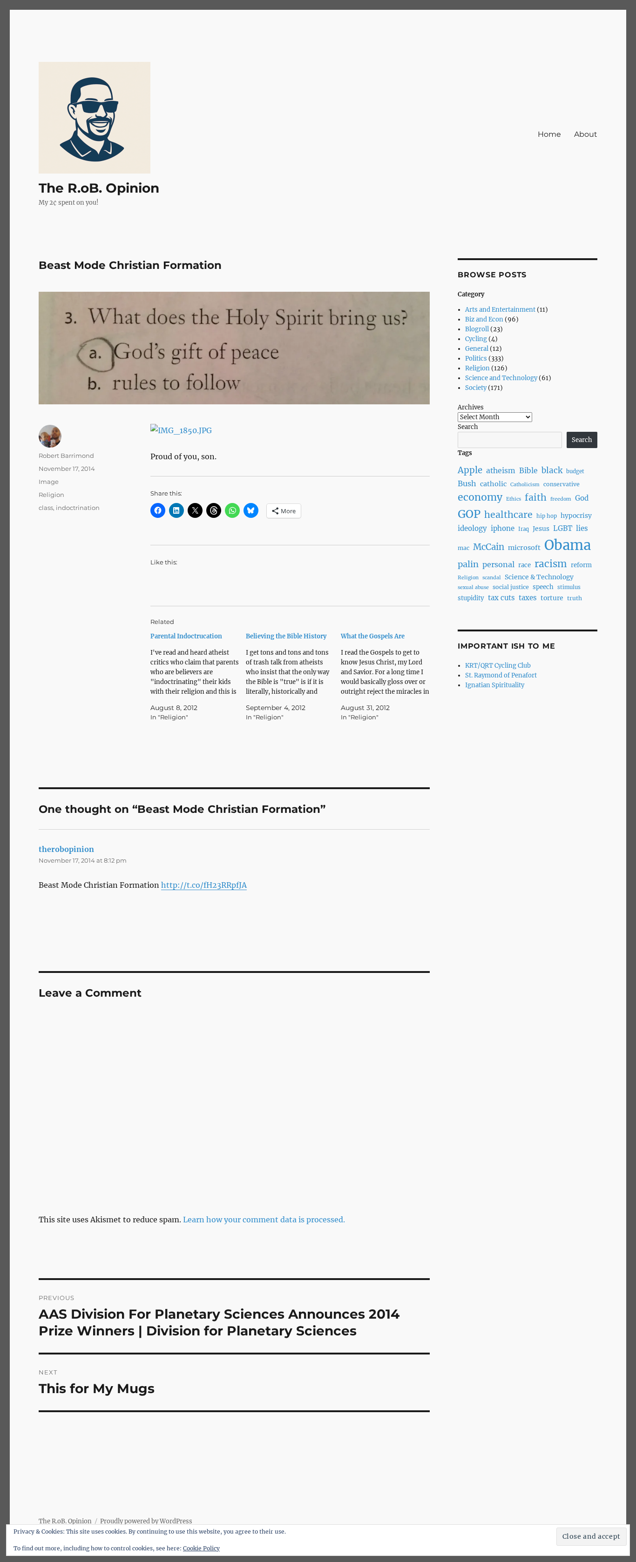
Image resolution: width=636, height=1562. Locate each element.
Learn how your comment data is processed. (264, 1219)
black (551, 470)
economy (480, 497)
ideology (472, 528)
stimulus (569, 587)
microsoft (524, 547)
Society (476, 388)
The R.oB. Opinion (99, 188)
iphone (502, 528)
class (46, 507)
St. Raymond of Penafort (501, 675)
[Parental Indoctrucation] (198, 676)
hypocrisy (576, 515)
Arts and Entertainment (500, 310)
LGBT (562, 528)
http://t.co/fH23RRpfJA (204, 885)
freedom (560, 499)
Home (549, 134)
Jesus (541, 528)
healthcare (508, 514)
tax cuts (501, 597)
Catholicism (525, 485)
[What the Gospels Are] (388, 676)
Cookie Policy (201, 1548)
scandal (491, 578)
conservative (561, 484)
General (476, 349)
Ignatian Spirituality (494, 685)
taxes (528, 597)
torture (552, 598)
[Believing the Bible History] (293, 676)
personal (498, 564)
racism (551, 564)
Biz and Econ (484, 319)
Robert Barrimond (66, 455)
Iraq (523, 529)
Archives (471, 407)
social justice (511, 586)
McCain (488, 547)
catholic (493, 484)
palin (468, 564)
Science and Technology (501, 378)
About (585, 134)
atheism (500, 470)
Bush (467, 483)
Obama (567, 545)
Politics (476, 358)
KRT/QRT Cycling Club (498, 666)
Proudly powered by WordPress (146, 1521)
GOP (469, 514)
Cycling (476, 339)
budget (575, 471)
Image (49, 481)
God (582, 498)
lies (582, 528)
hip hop (546, 516)
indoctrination (78, 507)
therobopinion (66, 849)
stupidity (471, 598)
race (524, 565)
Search (468, 427)
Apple (470, 470)
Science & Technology (539, 577)
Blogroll (477, 329)
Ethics (513, 499)
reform (581, 565)
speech (543, 587)
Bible (528, 470)
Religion (51, 494)
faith (536, 497)
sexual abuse (473, 587)
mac (463, 547)
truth (574, 598)
